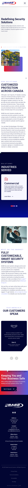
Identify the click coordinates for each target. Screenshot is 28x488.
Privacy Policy (14, 471)
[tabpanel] (14, 187)
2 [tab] (16, 206)
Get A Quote (7, 389)
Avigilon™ (23, 279)
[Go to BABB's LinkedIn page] (15, 413)
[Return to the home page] (9, 3)
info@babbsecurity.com (14, 429)
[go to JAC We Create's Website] (14, 486)
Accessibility (14, 478)
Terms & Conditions (14, 474)
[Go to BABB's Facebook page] (13, 413)
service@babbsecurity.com (14, 431)
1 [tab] (13, 206)
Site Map (14, 481)
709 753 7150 (14, 428)
